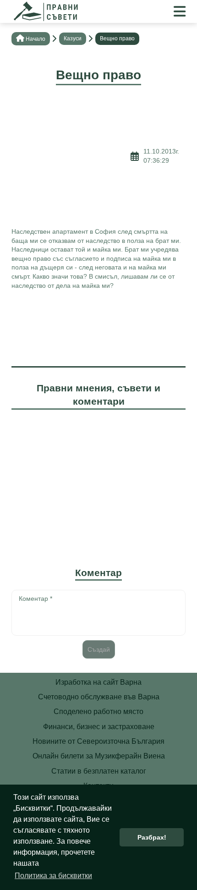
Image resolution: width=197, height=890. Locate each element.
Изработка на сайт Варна (98, 682)
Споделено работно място (98, 711)
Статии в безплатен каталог (98, 771)
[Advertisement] (71, 156)
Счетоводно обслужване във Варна (98, 697)
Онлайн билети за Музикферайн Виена (99, 756)
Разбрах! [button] (151, 837)
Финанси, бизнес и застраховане (98, 727)
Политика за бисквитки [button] (53, 875)
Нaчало (35, 39)
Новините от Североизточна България (98, 741)
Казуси (73, 38)
